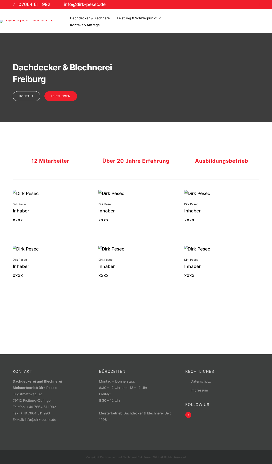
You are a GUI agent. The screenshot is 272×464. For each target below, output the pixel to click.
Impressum (199, 390)
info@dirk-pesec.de (85, 4)
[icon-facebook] (188, 415)
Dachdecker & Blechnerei (90, 18)
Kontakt (26, 96)
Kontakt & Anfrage (85, 25)
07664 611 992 (34, 4)
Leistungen (61, 96)
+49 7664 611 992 (41, 407)
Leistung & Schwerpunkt (137, 18)
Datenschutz (201, 381)
